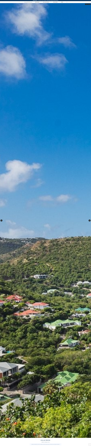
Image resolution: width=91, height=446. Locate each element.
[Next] (90, 220)
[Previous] (1, 220)
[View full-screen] (88, 4)
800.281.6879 (35, 0)
